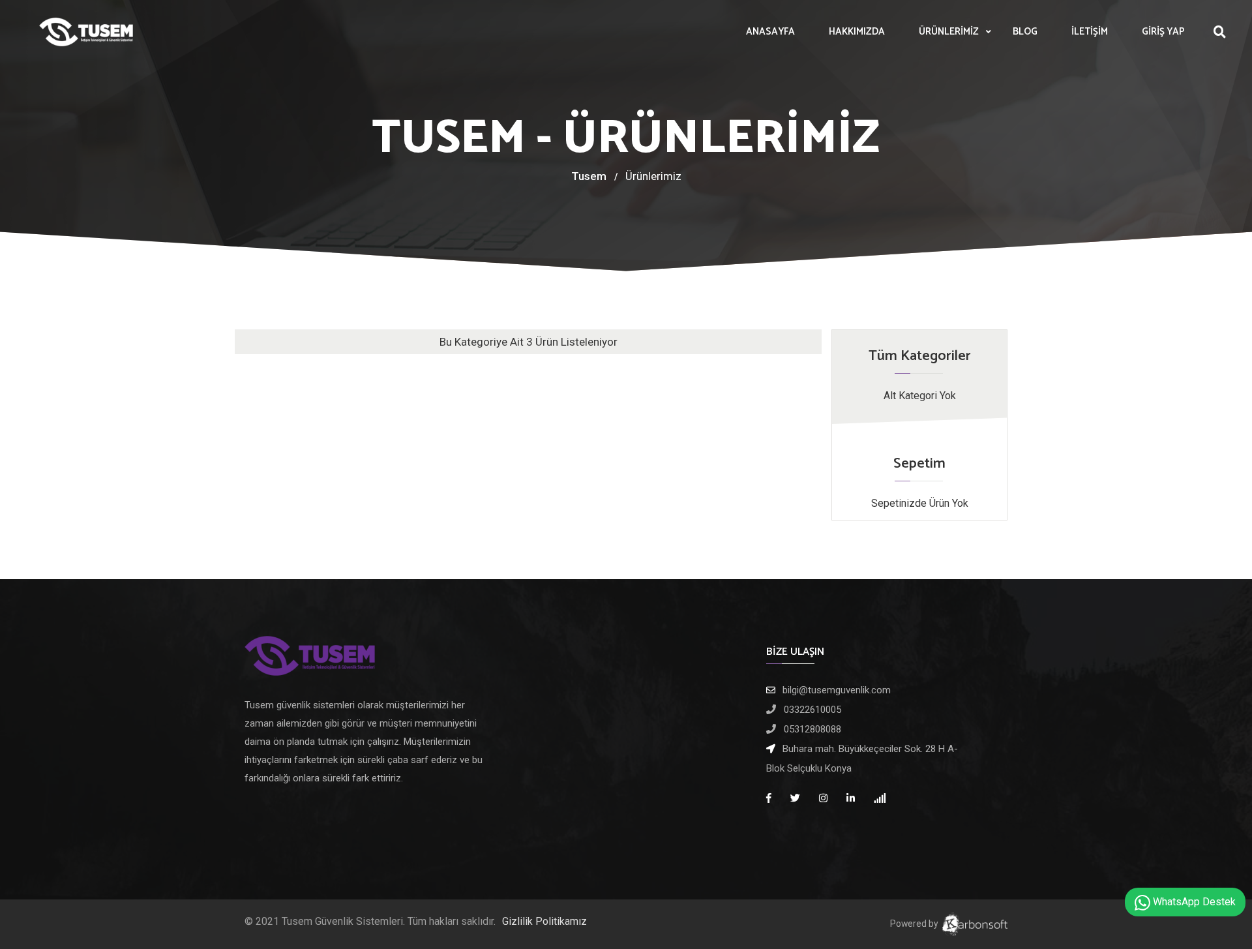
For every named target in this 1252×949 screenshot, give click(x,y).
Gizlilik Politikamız (544, 921)
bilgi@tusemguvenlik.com (836, 690)
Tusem (588, 176)
